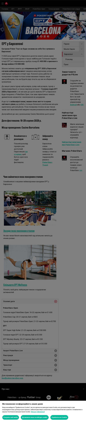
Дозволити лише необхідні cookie (34, 417)
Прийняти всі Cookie (59, 417)
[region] (43, 411)
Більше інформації (38, 412)
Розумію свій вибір (10, 417)
